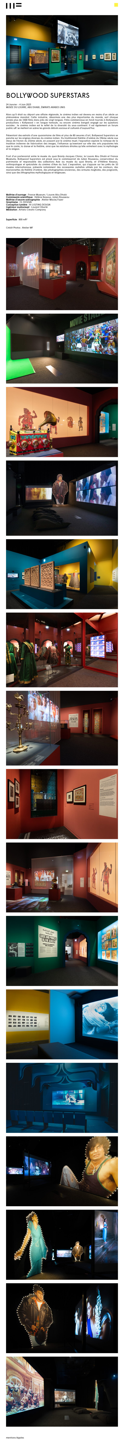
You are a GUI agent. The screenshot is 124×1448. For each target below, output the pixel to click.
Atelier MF (13, 6)
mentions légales (15, 1437)
